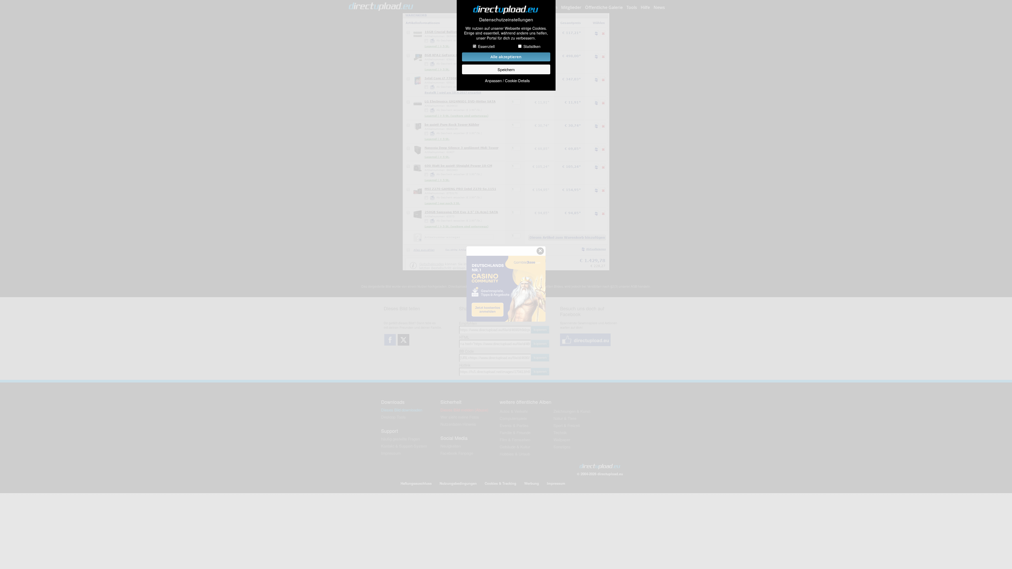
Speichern (506, 69)
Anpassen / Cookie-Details (507, 80)
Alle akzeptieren (506, 56)
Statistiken (532, 46)
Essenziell (486, 46)
